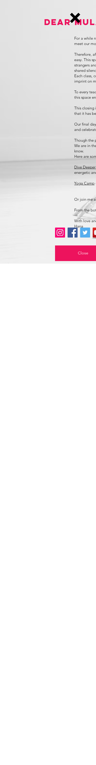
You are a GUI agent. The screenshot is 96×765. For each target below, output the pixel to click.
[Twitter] (85, 233)
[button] (75, 18)
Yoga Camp (84, 183)
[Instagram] (60, 233)
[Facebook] (73, 233)
